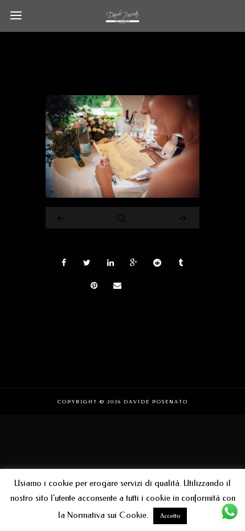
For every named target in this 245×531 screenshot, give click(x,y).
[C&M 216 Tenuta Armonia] (122, 195)
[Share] (63, 262)
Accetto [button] (170, 516)
